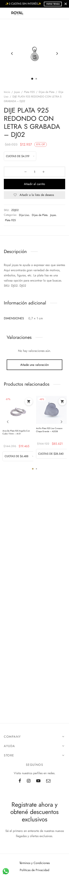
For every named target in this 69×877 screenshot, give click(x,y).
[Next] (61, 421)
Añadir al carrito (34, 184)
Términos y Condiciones (34, 863)
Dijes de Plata (46, 92)
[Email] (48, 781)
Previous (12, 53)
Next (57, 53)
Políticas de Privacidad (34, 870)
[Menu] (6, 13)
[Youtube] (38, 781)
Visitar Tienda (53, 3)
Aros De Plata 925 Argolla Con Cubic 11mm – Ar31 (16, 432)
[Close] (65, 3)
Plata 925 (29, 92)
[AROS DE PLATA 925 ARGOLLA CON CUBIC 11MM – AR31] (17, 411)
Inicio (7, 92)
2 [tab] (36, 468)
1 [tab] (33, 469)
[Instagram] (28, 781)
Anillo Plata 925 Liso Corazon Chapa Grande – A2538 (49, 430)
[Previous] (7, 421)
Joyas (17, 92)
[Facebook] (20, 781)
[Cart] (63, 13)
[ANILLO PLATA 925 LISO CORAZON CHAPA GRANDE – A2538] (51, 410)
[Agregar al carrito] (29, 401)
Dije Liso (24, 215)
